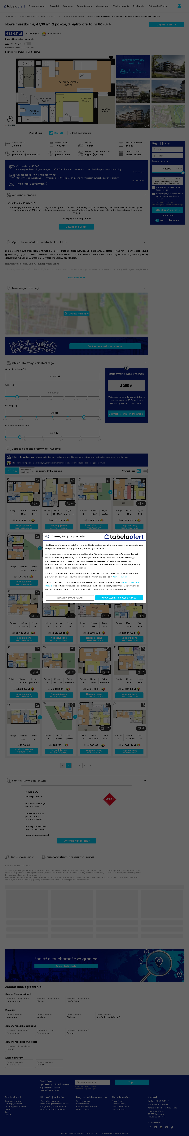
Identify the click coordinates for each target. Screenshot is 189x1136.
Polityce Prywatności (122, 577)
